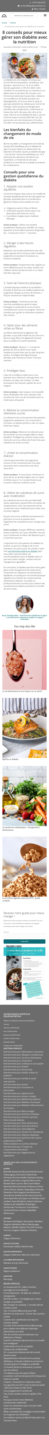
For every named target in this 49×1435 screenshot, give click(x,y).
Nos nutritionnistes (10, 1031)
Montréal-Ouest (19, 1186)
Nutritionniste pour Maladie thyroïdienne (22, 1099)
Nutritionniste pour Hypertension (19, 1093)
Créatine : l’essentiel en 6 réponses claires (22, 1382)
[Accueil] (4, 15)
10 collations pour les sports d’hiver (20, 1373)
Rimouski (39, 1189)
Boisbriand (17, 1171)
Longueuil (25, 1180)
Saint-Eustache (35, 1195)
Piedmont (31, 1186)
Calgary (7, 1238)
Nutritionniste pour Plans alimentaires (21, 1123)
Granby (39, 1177)
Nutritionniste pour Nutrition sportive (21, 1117)
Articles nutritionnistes (12, 1038)
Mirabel (7, 1183)
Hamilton (38, 1221)
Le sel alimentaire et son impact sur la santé (22, 691)
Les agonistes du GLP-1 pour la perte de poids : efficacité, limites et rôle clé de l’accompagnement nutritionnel (24, 1388)
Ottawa (22, 1227)
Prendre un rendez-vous (23, 16)
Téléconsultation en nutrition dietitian (21, 1143)
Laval (12, 1180)
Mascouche (35, 1180)
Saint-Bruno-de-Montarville (16, 1195)
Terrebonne (20, 1207)
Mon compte (39, 9)
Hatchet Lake (27, 1246)
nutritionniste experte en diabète (22, 551)
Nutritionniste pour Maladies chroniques (22, 1102)
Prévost (12, 1189)
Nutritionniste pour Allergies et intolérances (23, 1054)
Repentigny (30, 1189)
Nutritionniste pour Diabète (16, 1066)
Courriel (6, 932)
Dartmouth (9, 1246)
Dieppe (7, 1254)
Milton (24, 1224)
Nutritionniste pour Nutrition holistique (21, 1114)
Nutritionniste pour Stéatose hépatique (21, 1135)
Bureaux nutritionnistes (12, 1035)
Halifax (17, 1246)
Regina (7, 1271)
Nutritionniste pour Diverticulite (18, 1069)
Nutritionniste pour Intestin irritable (20, 1096)
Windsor (33, 1230)
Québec (20, 1189)
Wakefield (31, 1210)
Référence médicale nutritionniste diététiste (19, 1021)
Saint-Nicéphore (19, 1201)
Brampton (8, 1221)
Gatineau (31, 1177)
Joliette (7, 1180)
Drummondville (20, 1177)
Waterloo (24, 1230)
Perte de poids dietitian (14, 1120)
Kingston (8, 1224)
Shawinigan (30, 1204)
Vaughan (16, 1230)
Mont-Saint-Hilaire (32, 1183)
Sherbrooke (9, 1207)
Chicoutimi (21, 1174)
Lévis (18, 1180)
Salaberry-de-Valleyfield (14, 1204)
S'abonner (24, 941)
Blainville (7, 1171)
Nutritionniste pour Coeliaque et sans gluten (24, 1063)
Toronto (38, 1227)
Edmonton (15, 1238)
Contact (6, 1024)
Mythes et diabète (10, 759)
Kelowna (7, 1263)
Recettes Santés (9, 1042)
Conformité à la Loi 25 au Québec (18, 1346)
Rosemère (8, 1192)
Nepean (7, 1227)
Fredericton (16, 1254)
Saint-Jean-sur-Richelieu (29, 1198)
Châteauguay (9, 1174)
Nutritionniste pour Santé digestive (19, 1129)
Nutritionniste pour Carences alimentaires (23, 1057)
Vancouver (23, 1263)
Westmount (9, 1213)
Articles (13, 23)
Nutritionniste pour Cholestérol (18, 1060)
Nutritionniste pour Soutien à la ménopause (23, 1132)
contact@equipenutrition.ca (32, 5)
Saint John (35, 1254)
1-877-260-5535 (38, 2)
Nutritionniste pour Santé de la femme (21, 1126)
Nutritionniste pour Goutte (16, 1084)
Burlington (18, 1221)
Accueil (4, 23)
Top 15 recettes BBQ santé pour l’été (20, 1310)
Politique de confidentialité (13, 1045)
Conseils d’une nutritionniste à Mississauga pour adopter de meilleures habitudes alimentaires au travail (23, 1328)
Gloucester (29, 1221)
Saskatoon (15, 1271)
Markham (16, 1224)
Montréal (8, 1186)
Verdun (23, 1210)
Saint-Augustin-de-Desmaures (26, 1192)
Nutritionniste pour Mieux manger (19, 1111)
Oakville (14, 1227)
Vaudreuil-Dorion (11, 1210)
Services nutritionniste (11, 1028)
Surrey (15, 1263)
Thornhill (30, 1227)
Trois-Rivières (32, 1207)
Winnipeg (8, 1279)
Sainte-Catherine (34, 1201)
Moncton (26, 1254)
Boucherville (28, 1171)
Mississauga (33, 1224)
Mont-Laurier (17, 1183)
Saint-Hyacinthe (11, 1198)
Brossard (38, 1171)
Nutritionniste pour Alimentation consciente (23, 1051)
